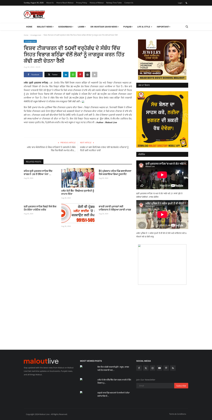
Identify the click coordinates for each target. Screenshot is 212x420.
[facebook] (139, 368)
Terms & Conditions (177, 414)
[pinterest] (166, 368)
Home (29, 26)
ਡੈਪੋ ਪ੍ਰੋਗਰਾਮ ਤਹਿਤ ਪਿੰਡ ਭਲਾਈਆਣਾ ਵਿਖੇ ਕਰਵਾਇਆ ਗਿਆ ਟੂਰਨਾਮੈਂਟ (115, 173)
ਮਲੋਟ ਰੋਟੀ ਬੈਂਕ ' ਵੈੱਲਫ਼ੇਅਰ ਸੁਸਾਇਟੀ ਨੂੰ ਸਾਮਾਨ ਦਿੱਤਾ (77, 192)
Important (163, 26)
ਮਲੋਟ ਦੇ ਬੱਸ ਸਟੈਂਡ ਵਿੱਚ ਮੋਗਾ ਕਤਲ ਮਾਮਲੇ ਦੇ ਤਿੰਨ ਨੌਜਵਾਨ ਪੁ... (114, 381)
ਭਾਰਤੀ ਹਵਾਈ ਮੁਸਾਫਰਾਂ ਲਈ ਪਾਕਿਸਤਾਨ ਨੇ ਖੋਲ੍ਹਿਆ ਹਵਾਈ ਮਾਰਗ (115, 208)
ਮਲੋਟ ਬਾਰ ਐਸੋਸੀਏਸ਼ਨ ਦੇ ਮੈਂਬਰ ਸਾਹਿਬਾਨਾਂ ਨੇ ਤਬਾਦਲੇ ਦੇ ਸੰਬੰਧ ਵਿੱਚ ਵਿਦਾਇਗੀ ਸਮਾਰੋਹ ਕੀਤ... (51, 149)
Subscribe (181, 385)
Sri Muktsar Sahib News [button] (103, 26)
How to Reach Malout (64, 2)
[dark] (186, 3)
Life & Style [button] (144, 26)
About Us (50, 2)
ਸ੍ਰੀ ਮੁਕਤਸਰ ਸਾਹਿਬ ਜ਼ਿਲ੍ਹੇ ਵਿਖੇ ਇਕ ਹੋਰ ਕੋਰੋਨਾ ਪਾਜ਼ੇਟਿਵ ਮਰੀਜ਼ (40, 208)
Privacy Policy (81, 2)
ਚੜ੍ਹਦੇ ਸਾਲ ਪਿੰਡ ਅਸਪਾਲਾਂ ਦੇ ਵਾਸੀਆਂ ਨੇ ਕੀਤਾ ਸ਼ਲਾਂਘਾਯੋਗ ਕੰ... (113, 394)
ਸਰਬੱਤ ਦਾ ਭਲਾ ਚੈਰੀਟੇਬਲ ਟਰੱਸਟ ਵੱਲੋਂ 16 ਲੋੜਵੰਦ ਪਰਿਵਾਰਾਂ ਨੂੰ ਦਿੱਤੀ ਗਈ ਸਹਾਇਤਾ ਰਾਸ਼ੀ (104, 149)
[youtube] (159, 368)
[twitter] (146, 368)
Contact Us (128, 2)
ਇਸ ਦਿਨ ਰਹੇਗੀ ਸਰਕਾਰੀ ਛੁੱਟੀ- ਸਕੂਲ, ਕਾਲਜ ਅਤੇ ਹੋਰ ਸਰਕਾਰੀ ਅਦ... (113, 368)
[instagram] (152, 368)
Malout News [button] (44, 26)
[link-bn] (162, 59)
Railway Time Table (114, 2)
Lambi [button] (81, 26)
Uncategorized (35, 35)
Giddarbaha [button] (65, 26)
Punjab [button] (127, 26)
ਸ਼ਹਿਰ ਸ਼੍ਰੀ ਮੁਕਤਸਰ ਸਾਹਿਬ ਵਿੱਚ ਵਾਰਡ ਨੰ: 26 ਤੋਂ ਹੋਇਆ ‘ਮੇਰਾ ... (38, 173)
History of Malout (97, 2)
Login (180, 3)
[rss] (173, 368)
